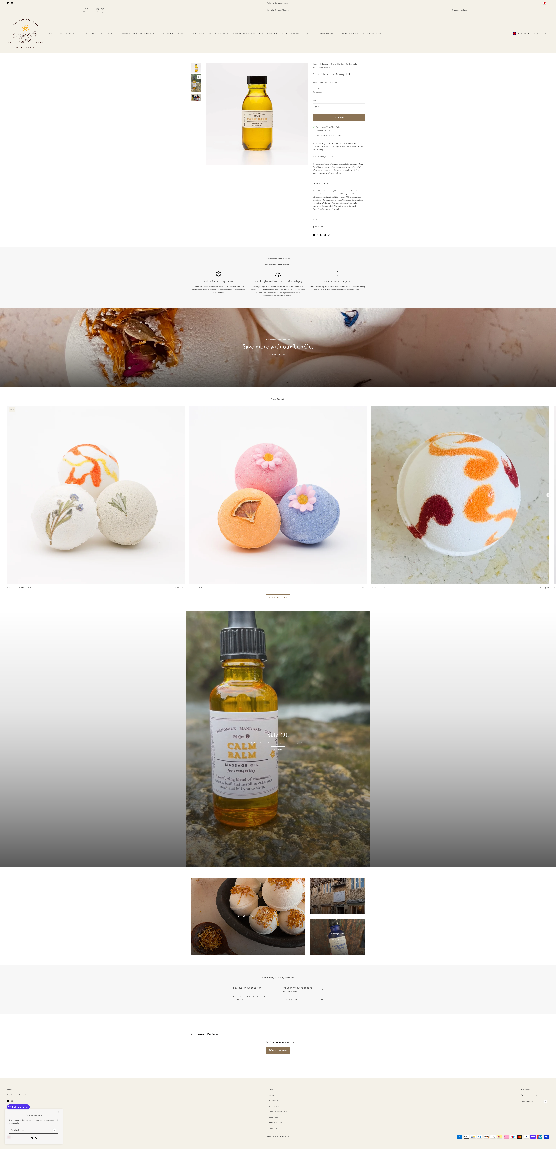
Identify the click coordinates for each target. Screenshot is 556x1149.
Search (525, 34)
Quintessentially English (325, 82)
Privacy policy (275, 1123)
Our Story (273, 1101)
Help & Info (274, 1106)
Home (315, 64)
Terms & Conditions (278, 1112)
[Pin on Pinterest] (321, 235)
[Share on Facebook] (314, 235)
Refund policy (275, 1117)
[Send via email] (325, 235)
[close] (59, 1111)
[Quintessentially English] (25, 33)
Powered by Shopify (278, 1137)
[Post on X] (317, 235)
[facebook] (8, 3)
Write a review (278, 1050)
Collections (324, 64)
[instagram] (12, 3)
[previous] (7, 408)
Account (536, 33)
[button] (329, 235)
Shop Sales (335, 127)
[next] (548, 495)
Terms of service (276, 1128)
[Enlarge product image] (257, 114)
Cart (546, 33)
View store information (328, 136)
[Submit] (54, 1130)
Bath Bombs (278, 399)
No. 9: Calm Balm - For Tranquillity (344, 64)
